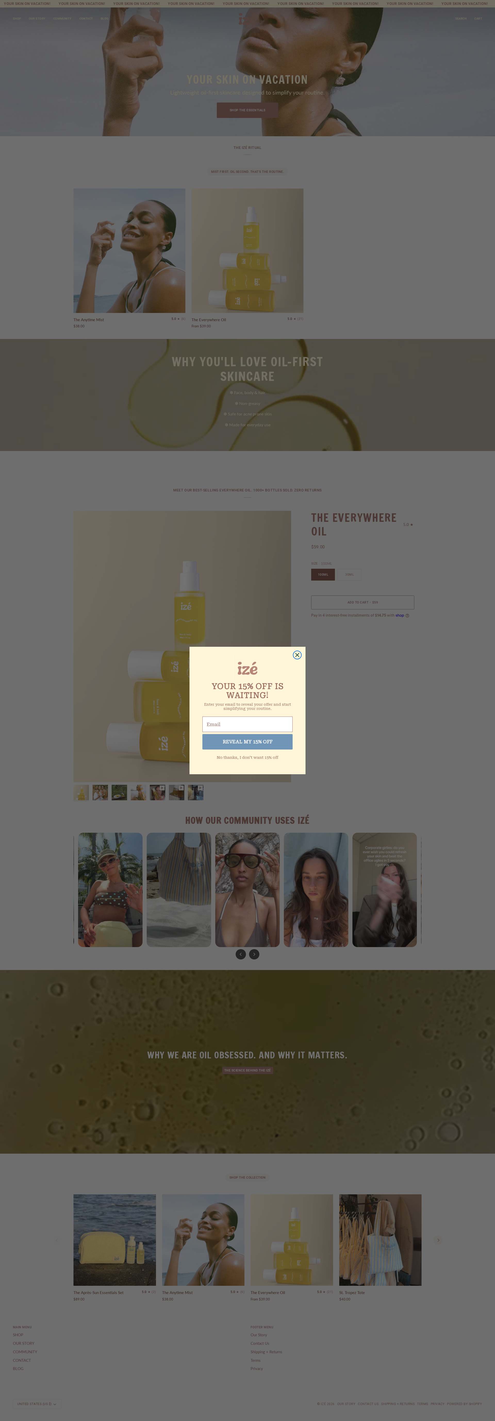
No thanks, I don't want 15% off (247, 757)
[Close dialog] (297, 655)
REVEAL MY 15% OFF (248, 741)
